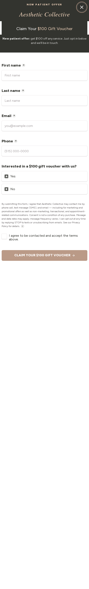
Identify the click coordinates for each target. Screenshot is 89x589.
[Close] (82, 7)
